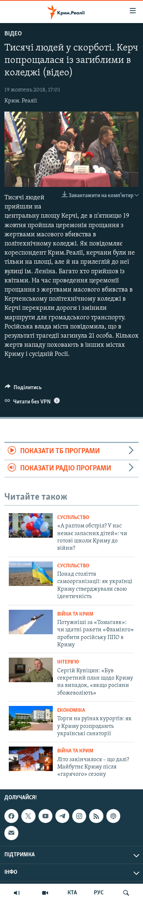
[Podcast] (113, 816)
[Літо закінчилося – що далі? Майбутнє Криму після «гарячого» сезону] (31, 759)
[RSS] (96, 816)
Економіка (71, 710)
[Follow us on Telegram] (62, 816)
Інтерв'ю (68, 662)
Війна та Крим (75, 614)
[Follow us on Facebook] (11, 816)
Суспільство (73, 517)
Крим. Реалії (20, 101)
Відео (13, 34)
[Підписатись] (11, 833)
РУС (99, 893)
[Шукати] (126, 893)
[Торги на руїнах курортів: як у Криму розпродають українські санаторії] (31, 718)
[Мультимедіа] (45, 893)
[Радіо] (17, 893)
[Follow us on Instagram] (79, 816)
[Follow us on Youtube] (45, 816)
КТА (72, 893)
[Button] (23, 389)
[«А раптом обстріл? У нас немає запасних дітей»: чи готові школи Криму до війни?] (31, 525)
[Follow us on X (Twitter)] (28, 816)
